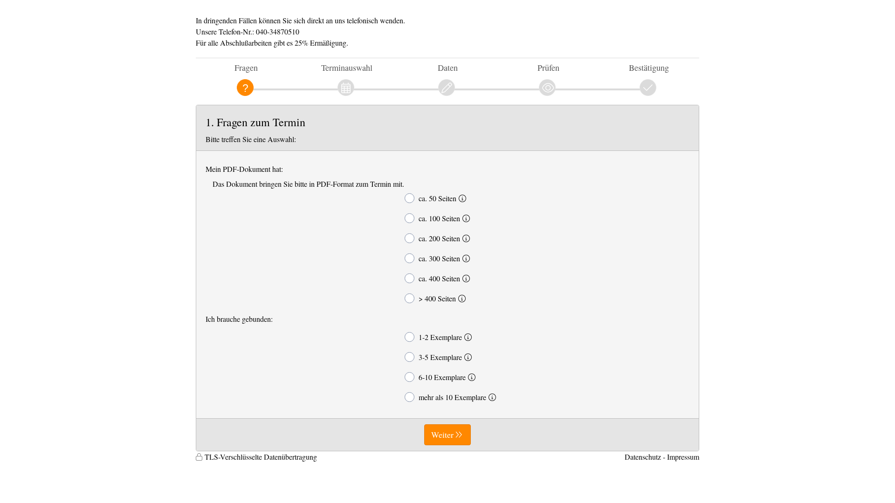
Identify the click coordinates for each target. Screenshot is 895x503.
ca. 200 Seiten (439, 238)
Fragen (246, 67)
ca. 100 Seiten (439, 218)
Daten (448, 67)
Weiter (442, 434)
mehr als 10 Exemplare (452, 397)
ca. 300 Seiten (439, 258)
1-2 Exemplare (440, 337)
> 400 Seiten (437, 298)
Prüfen (548, 67)
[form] (447, 278)
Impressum (683, 457)
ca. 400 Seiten (439, 278)
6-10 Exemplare (442, 377)
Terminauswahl (346, 67)
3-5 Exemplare (440, 357)
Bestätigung (649, 67)
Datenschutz (643, 457)
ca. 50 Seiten (437, 198)
